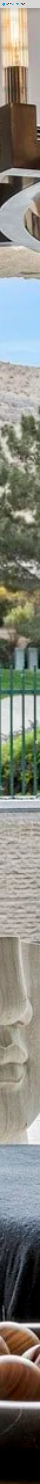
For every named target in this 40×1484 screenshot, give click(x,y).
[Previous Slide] (3, 742)
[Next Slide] (36, 742)
